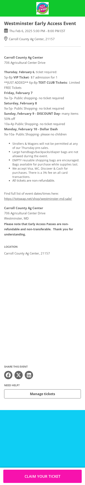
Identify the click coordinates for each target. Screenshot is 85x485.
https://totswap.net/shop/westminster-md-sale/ (38, 199)
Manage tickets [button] (42, 394)
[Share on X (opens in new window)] (18, 375)
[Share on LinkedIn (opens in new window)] (29, 375)
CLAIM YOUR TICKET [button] (42, 476)
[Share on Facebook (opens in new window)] (8, 375)
